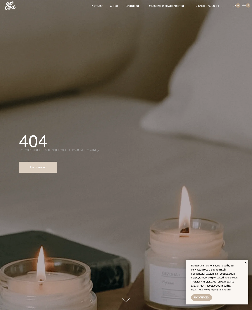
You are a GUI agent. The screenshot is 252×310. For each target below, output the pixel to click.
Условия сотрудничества (166, 5)
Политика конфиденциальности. (211, 289)
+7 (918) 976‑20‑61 (206, 5)
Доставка (132, 5)
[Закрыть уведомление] (245, 262)
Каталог (97, 5)
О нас (114, 5)
